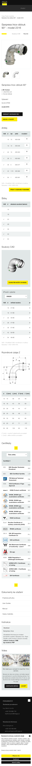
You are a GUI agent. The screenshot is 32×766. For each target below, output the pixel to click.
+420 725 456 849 (10, 728)
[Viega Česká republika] (4, 2)
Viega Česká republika (8, 16)
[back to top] (29, 700)
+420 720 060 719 (10, 711)
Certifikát (6, 461)
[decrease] (23, 139)
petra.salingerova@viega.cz (13, 731)
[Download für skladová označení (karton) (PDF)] (28, 204)
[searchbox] (15, 8)
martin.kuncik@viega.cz (12, 714)
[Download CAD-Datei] (23, 303)
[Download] (23, 308)
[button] (16, 598)
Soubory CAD (16, 34)
